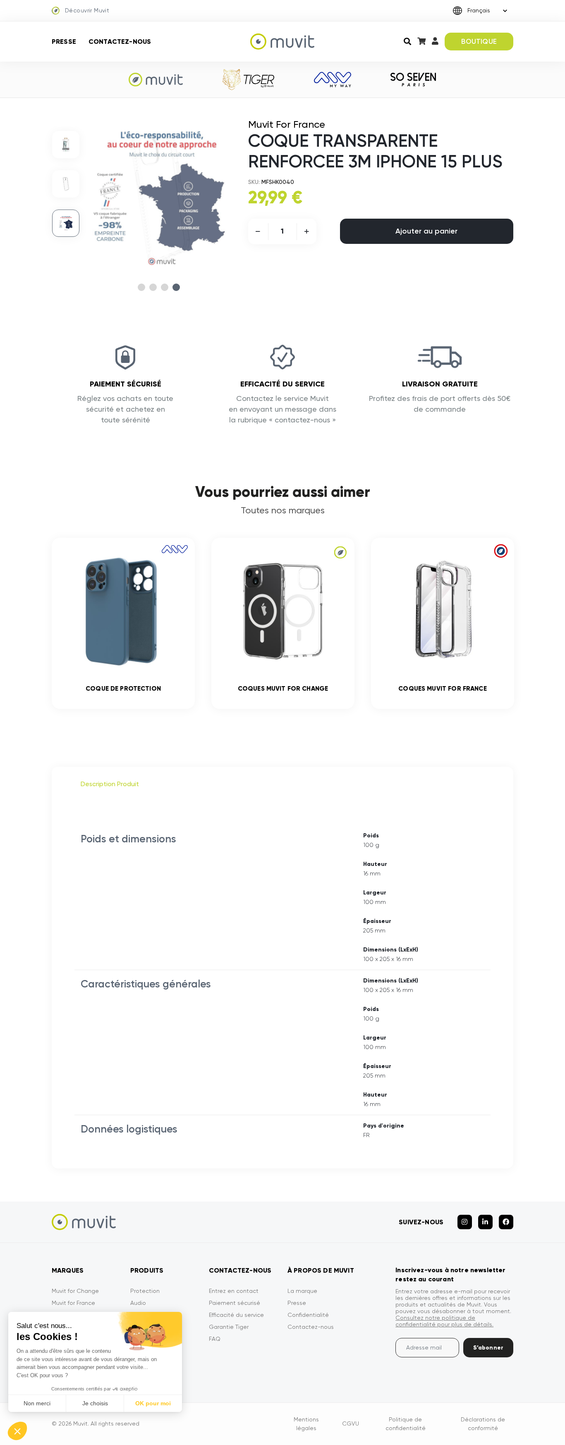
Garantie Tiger (229, 1326)
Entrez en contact (234, 1291)
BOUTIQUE (478, 41)
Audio (138, 1303)
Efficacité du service (236, 1314)
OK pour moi (153, 1403)
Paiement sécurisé (234, 1303)
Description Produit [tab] (110, 784)
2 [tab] (153, 287)
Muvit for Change (75, 1291)
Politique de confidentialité (405, 1423)
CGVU (350, 1423)
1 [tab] (141, 287)
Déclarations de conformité (483, 1423)
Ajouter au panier (426, 231)
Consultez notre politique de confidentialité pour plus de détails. (444, 1321)
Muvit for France (73, 1303)
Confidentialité (308, 1314)
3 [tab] (164, 287)
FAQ (214, 1338)
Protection (145, 1291)
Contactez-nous (120, 41)
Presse (64, 41)
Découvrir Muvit (87, 10)
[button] (17, 1431)
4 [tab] (176, 287)
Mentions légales (306, 1423)
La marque (302, 1291)
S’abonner (488, 1347)
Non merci (37, 1403)
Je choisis (95, 1403)
